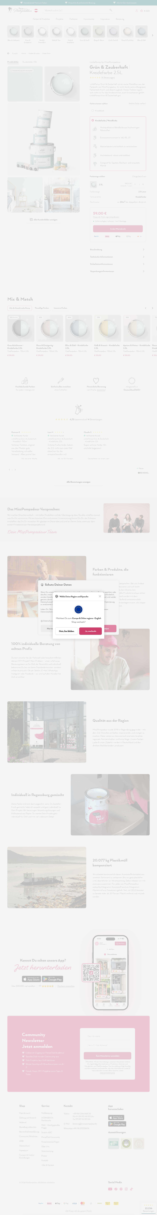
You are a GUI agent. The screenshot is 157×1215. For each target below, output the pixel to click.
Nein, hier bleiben (66, 631)
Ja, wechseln (90, 631)
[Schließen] (100, 596)
